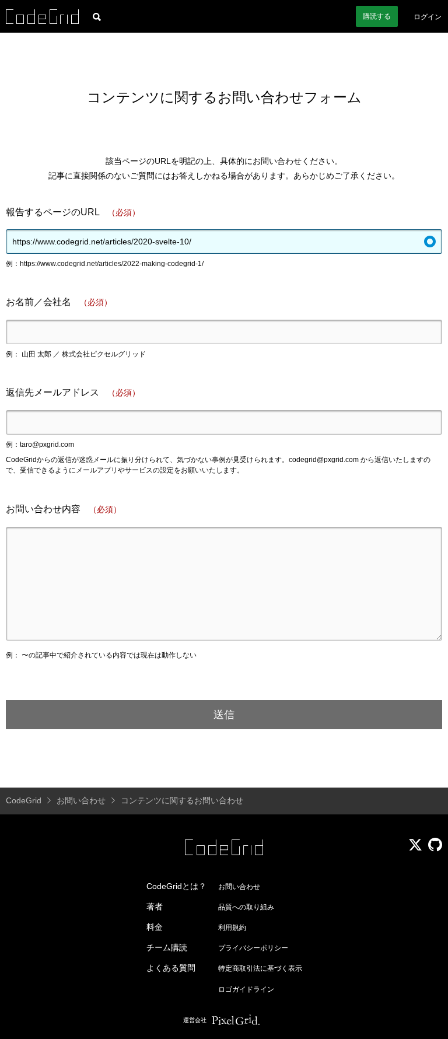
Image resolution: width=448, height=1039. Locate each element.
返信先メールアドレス (73, 392)
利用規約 (232, 927)
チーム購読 (166, 947)
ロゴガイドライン (246, 989)
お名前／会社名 (59, 302)
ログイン (428, 17)
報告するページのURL (73, 212)
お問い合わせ (239, 887)
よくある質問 (170, 967)
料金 (154, 927)
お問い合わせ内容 (63, 509)
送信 (224, 714)
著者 (154, 906)
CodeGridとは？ (176, 886)
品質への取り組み (246, 907)
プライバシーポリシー (253, 948)
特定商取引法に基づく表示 (260, 968)
